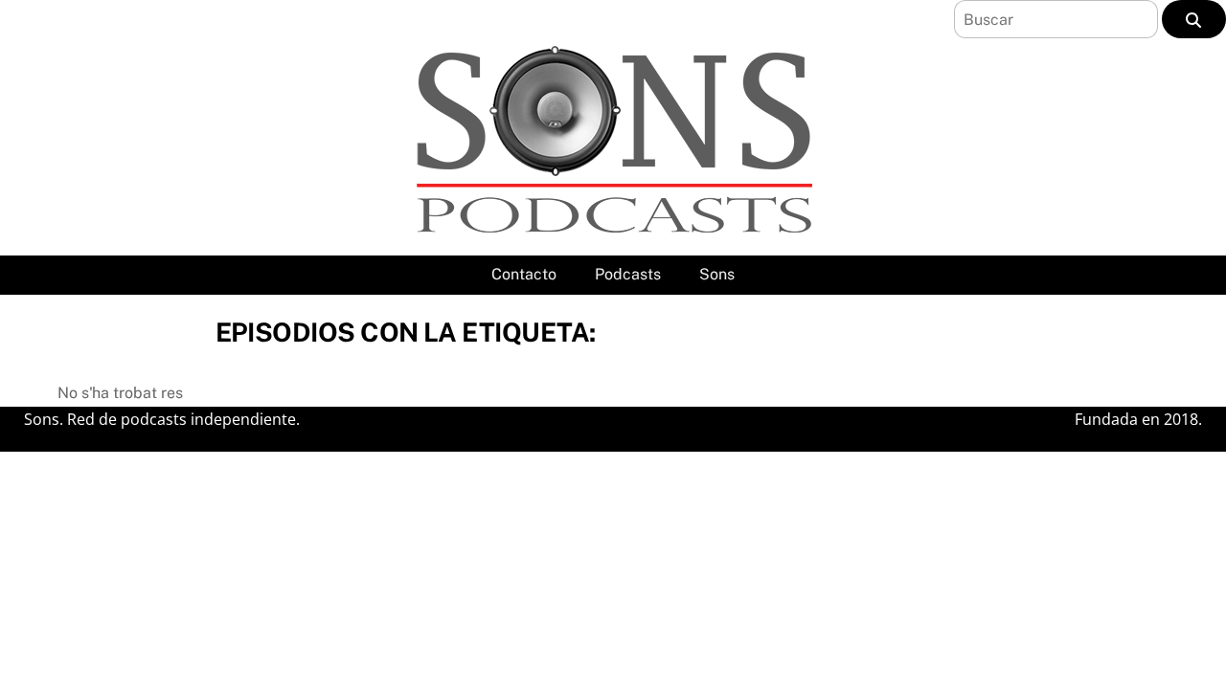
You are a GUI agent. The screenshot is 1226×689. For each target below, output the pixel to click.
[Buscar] (1194, 19)
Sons (717, 274)
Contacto (523, 274)
